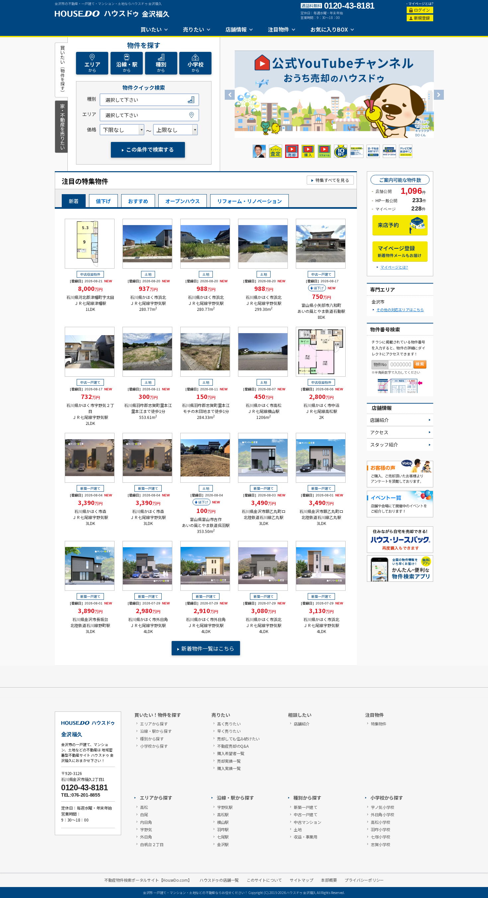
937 (148, 288)
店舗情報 (236, 29)
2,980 (148, 610)
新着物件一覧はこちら (207, 648)
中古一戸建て (305, 814)
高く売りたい (229, 723)
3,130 (321, 610)
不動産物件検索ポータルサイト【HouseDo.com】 (148, 880)
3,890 (90, 610)
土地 (298, 829)
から (92, 66)
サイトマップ (301, 880)
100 (206, 510)
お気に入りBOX (329, 29)
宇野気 (146, 829)
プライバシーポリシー (364, 880)
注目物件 (278, 29)
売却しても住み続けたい (238, 738)
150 (206, 396)
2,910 (206, 610)
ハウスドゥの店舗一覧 (219, 880)
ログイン (422, 10)
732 (90, 396)
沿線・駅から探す (155, 731)
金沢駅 (223, 844)
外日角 (146, 836)
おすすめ (138, 200)
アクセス (379, 432)
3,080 (263, 610)
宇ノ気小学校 (382, 807)
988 (206, 288)
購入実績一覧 (229, 768)
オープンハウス (182, 200)
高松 (144, 807)
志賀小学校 (380, 844)
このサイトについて (264, 880)
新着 (74, 200)
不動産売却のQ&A (233, 746)
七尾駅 (223, 836)
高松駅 (223, 814)
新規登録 (422, 18)
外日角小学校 (382, 814)
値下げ (103, 200)
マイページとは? (421, 3)
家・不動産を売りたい (62, 126)
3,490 (263, 502)
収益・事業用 (305, 836)
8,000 (90, 288)
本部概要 (329, 880)
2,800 (321, 396)
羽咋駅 (223, 829)
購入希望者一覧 (230, 753)
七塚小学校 (380, 836)
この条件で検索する (150, 149)
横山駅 (223, 822)
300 (148, 396)
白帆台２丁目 (152, 844)
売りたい (193, 29)
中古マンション (307, 822)
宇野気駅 (225, 807)
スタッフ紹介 (384, 444)
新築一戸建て (305, 807)
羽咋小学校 (380, 829)
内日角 (146, 822)
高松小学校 (380, 822)
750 (321, 296)
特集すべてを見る (332, 180)
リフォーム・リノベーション (249, 200)
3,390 (90, 502)
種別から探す (152, 738)
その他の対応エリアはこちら (400, 309)
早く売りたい (229, 731)
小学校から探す (153, 746)
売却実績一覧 (229, 761)
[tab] (61, 70)
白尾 (144, 814)
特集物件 (378, 723)
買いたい (151, 29)
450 (263, 396)
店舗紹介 (379, 420)
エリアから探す (153, 723)
